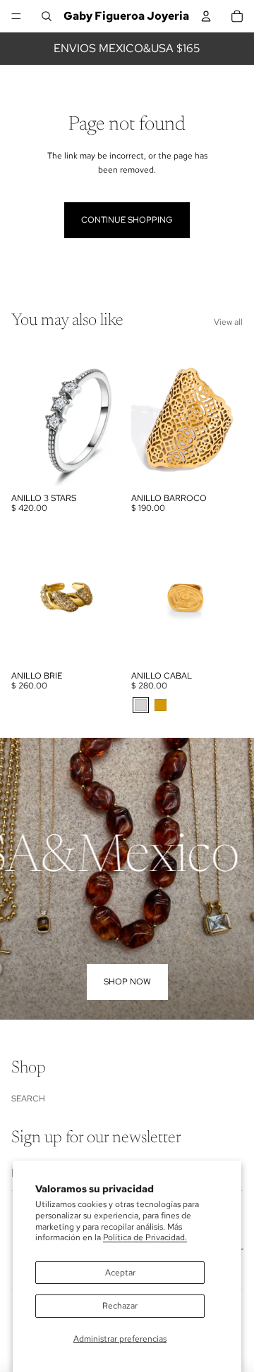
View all (228, 322)
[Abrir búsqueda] (46, 16)
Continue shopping (127, 219)
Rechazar (120, 1305)
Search (28, 1098)
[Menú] (16, 16)
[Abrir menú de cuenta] (206, 16)
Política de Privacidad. (145, 1237)
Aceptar (120, 1272)
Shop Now (127, 981)
